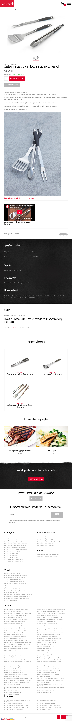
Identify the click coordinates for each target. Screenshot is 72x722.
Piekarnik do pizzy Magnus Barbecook (14, 621)
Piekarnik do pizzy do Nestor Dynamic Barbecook (17, 613)
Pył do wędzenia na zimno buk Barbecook (15, 585)
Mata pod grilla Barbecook (44, 648)
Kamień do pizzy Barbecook (11, 676)
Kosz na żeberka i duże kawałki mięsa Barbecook (50, 668)
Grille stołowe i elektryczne (46, 533)
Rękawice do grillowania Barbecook (46, 665)
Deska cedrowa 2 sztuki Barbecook (13, 589)
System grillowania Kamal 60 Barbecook (48, 623)
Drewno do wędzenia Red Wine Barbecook (15, 575)
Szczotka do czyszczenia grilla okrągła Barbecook (17, 661)
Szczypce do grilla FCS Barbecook (46, 656)
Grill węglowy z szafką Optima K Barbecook (15, 538)
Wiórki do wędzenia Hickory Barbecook (14, 590)
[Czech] (2, 719)
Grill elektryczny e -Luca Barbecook (46, 536)
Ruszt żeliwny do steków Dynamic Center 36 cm (50, 611)
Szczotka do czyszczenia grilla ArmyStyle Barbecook (51, 659)
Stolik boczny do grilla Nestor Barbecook (15, 615)
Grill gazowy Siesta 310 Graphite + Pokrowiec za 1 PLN (18, 705)
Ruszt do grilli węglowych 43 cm (12, 692)
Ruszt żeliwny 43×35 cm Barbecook (13, 617)
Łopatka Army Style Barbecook (12, 656)
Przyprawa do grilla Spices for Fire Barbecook (49, 629)
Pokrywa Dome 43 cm (43, 650)
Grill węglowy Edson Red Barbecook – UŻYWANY (17, 565)
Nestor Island (8, 536)
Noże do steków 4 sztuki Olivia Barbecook (48, 630)
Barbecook (4, 9)
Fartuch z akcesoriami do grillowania (14, 667)
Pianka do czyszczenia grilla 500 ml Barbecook (50, 619)
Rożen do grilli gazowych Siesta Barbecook (16, 648)
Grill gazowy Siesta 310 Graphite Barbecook (16, 707)
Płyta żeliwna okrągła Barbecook (46, 644)
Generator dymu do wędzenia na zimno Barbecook (18, 594)
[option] (36, 58)
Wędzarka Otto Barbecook (11, 587)
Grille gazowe (8, 696)
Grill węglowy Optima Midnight (12, 557)
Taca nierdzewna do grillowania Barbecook (16, 674)
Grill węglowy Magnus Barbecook (13, 541)
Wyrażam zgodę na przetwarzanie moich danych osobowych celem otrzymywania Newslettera (34, 521)
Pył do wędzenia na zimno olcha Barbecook (16, 583)
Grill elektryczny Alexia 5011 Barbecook (47, 540)
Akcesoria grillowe (15, 9)
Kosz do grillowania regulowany (12, 670)
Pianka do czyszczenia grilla (12, 684)
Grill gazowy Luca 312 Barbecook (46, 703)
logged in (15, 327)
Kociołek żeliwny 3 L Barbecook (45, 646)
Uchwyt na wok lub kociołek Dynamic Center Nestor (51, 609)
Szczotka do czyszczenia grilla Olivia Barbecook (50, 632)
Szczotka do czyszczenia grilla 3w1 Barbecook (16, 665)
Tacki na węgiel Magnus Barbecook (46, 621)
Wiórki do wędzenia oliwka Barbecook (14, 581)
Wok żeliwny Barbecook (43, 676)
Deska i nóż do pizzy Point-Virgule (46, 642)
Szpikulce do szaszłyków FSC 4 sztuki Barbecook (17, 630)
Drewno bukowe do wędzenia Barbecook (15, 577)
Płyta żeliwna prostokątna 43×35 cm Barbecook (17, 644)
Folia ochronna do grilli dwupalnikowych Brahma (50, 652)
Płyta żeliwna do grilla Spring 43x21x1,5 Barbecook (18, 627)
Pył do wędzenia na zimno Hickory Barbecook (16, 598)
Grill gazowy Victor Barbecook (45, 543)
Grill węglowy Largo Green (11, 553)
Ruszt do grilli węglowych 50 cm (45, 690)
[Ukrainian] (11, 719)
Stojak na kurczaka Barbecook (12, 668)
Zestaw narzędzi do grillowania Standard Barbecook (18, 659)
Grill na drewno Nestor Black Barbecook (15, 545)
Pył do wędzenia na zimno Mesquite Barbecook (17, 596)
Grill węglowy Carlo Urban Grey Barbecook (15, 549)
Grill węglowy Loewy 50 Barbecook (13, 561)
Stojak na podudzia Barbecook (45, 667)
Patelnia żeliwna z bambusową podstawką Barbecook (18, 625)
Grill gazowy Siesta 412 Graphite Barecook (48, 705)
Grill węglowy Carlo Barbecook (12, 551)
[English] (5, 719)
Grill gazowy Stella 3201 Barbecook (46, 700)
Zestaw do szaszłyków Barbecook (46, 640)
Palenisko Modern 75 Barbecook (46, 558)
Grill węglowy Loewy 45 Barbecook (13, 559)
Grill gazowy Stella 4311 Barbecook (13, 709)
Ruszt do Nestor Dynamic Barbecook (47, 615)
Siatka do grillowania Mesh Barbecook (14, 629)
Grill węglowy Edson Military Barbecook (14, 547)
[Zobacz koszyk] (62, 4)
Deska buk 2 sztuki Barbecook (12, 573)
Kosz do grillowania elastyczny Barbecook (48, 670)
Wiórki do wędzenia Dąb (10, 600)
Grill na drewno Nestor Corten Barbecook (15, 543)
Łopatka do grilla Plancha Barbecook (47, 627)
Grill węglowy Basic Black (11, 555)
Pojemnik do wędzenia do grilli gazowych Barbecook (18, 680)
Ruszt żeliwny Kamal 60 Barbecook (13, 623)
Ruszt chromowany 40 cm (44, 692)
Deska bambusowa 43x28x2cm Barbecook (16, 619)
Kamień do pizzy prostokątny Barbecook (48, 674)
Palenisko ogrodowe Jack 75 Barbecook (48, 554)
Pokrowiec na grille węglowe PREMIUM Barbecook (50, 687)
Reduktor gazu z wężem (10, 690)
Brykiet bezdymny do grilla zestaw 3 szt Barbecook (18, 678)
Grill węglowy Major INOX (10, 540)
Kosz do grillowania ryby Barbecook (46, 672)
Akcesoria (7, 606)
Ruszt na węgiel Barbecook (11, 694)
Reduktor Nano (8, 654)
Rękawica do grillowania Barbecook (46, 625)
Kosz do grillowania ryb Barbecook (13, 672)
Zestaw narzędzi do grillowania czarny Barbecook (50, 658)
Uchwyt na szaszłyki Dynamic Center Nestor (16, 609)
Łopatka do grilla (8, 658)
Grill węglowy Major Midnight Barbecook (15, 563)
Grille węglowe (9, 533)
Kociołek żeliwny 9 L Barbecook (12, 646)
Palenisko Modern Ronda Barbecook (47, 556)
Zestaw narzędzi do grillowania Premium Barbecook (51, 613)
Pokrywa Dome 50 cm (10, 650)
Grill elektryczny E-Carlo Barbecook (46, 538)
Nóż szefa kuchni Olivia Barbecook (13, 632)
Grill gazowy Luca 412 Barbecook (13, 703)
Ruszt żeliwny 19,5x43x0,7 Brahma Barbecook (49, 617)
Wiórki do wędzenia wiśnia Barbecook (14, 579)
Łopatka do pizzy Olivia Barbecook (13, 634)
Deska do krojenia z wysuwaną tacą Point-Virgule (17, 642)
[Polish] (8, 719)
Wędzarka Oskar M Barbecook (12, 592)
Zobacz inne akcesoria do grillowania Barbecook (19, 198)
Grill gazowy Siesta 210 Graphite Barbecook (49, 707)
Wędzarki (7, 570)
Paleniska (40, 551)
